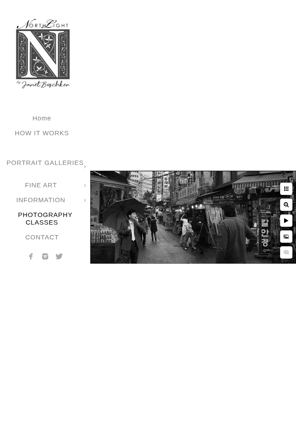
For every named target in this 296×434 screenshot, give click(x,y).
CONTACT (42, 237)
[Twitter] (59, 256)
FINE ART (42, 185)
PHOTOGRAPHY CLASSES (45, 218)
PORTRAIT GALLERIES (45, 162)
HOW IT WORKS (42, 133)
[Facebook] (31, 256)
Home (41, 118)
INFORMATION (42, 200)
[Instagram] (45, 256)
